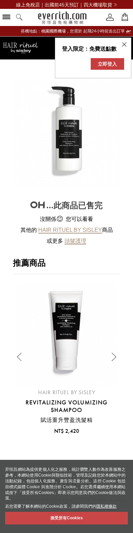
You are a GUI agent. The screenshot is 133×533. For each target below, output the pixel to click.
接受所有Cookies (66, 518)
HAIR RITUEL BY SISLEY (70, 230)
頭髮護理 (75, 241)
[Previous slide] (20, 357)
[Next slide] (113, 357)
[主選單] (6, 17)
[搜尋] (19, 17)
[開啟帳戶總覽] (110, 17)
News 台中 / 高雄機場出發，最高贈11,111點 (64, 5)
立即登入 (107, 64)
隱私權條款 (106, 506)
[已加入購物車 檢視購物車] (124, 17)
